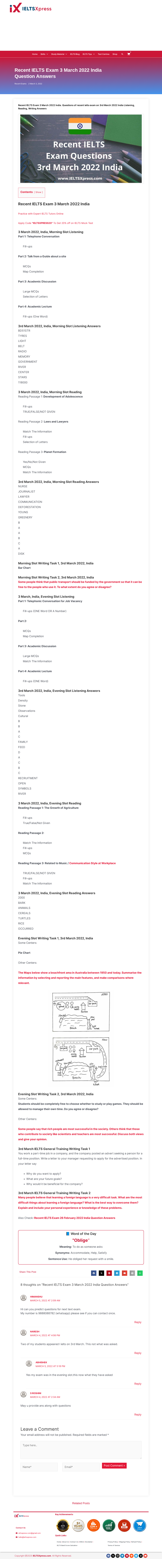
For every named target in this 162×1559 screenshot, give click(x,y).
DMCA (81, 1542)
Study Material (57, 54)
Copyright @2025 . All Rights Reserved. (43, 1555)
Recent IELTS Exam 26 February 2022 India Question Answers (74, 1218)
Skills (43, 54)
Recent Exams (20, 84)
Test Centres (103, 54)
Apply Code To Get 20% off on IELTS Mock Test (55, 223)
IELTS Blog (75, 54)
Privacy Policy (113, 1542)
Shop (115, 54)
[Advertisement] (81, 32)
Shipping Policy (124, 1542)
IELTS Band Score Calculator (67, 1545)
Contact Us (74, 1542)
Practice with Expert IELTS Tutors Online (40, 213)
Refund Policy (136, 1542)
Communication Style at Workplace (92, 863)
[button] (122, 54)
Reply (137, 1322)
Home (34, 54)
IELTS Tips (87, 54)
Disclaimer (88, 1542)
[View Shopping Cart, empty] (128, 54)
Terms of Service (114, 1545)
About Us (65, 1542)
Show (38, 192)
